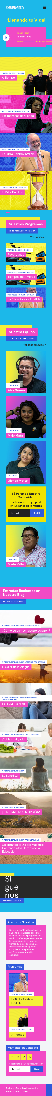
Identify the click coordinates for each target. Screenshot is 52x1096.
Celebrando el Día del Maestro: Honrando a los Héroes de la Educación (23, 848)
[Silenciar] (43, 41)
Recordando (16, 254)
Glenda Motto (18, 481)
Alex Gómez (16, 390)
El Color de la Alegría (15, 667)
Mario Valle (16, 564)
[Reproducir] (6, 37)
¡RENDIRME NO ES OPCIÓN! (21, 812)
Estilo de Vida (17, 626)
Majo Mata (15, 435)
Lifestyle (29, 662)
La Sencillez (10, 776)
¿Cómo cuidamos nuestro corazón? (26, 630)
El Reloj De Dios (12, 192)
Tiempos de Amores (21, 276)
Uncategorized (9, 699)
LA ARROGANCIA (14, 704)
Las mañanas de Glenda (18, 116)
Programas (39, 662)
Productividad (32, 626)
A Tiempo (8, 78)
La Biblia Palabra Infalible (18, 154)
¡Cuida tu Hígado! (13, 739)
